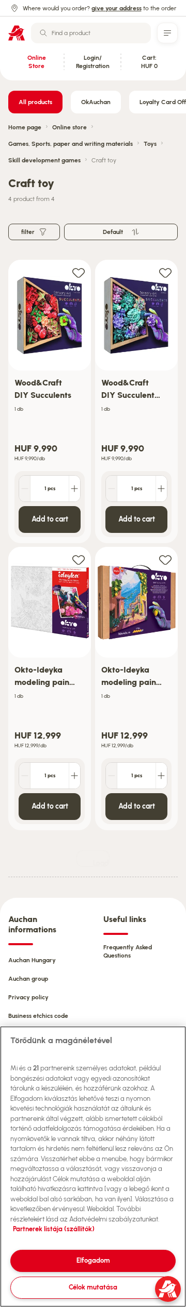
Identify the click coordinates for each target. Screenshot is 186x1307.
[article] (49, 401)
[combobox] (91, 33)
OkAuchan (96, 102)
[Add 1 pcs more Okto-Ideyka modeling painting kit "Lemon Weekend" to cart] (161, 776)
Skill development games (44, 160)
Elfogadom (93, 1260)
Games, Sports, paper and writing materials (70, 143)
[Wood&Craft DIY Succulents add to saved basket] (78, 272)
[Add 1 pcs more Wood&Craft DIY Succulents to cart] (74, 488)
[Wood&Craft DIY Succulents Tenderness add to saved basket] (165, 272)
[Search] (43, 33)
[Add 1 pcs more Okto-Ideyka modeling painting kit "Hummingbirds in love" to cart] (74, 776)
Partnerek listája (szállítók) (54, 1229)
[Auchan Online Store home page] (16, 33)
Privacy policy (28, 997)
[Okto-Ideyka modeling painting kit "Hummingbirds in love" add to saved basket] (78, 559)
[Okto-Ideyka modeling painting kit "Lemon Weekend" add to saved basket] (165, 559)
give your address (116, 8)
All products (35, 102)
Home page (24, 127)
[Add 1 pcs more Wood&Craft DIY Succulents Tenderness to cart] (161, 488)
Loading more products (101, 863)
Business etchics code (38, 1015)
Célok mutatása (93, 1287)
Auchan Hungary (32, 960)
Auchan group (28, 978)
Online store (69, 127)
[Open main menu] (167, 33)
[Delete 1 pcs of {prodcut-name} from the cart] (24, 488)
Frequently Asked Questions (127, 951)
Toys (150, 143)
